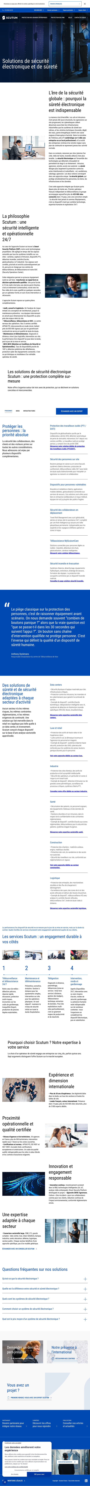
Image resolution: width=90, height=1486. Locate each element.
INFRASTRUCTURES (29, 411)
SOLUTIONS (71, 18)
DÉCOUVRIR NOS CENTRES (65, 1358)
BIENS (18, 411)
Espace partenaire (68, 10)
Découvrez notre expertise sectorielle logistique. (68, 908)
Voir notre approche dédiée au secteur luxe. (66, 756)
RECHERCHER (38, 10)
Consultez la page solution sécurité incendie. (67, 581)
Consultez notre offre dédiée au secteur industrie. (69, 791)
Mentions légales (15, 1481)
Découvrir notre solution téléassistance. (65, 553)
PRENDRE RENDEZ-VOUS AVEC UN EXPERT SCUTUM (30, 1398)
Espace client (82, 10)
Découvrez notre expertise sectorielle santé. (66, 832)
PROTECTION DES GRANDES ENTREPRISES (34, 18)
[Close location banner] (84, 3)
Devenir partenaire (52, 10)
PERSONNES (8, 411)
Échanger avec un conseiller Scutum (18, 1249)
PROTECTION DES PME (57, 18)
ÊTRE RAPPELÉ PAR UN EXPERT (22, 1358)
